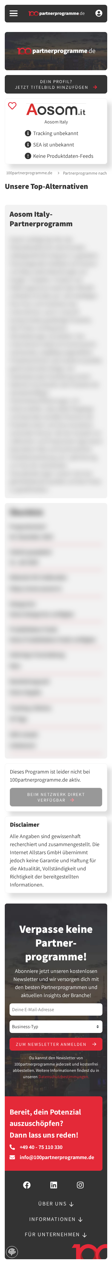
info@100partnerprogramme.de (57, 1157)
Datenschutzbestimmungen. (64, 1076)
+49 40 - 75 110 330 (41, 1147)
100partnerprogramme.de (29, 172)
